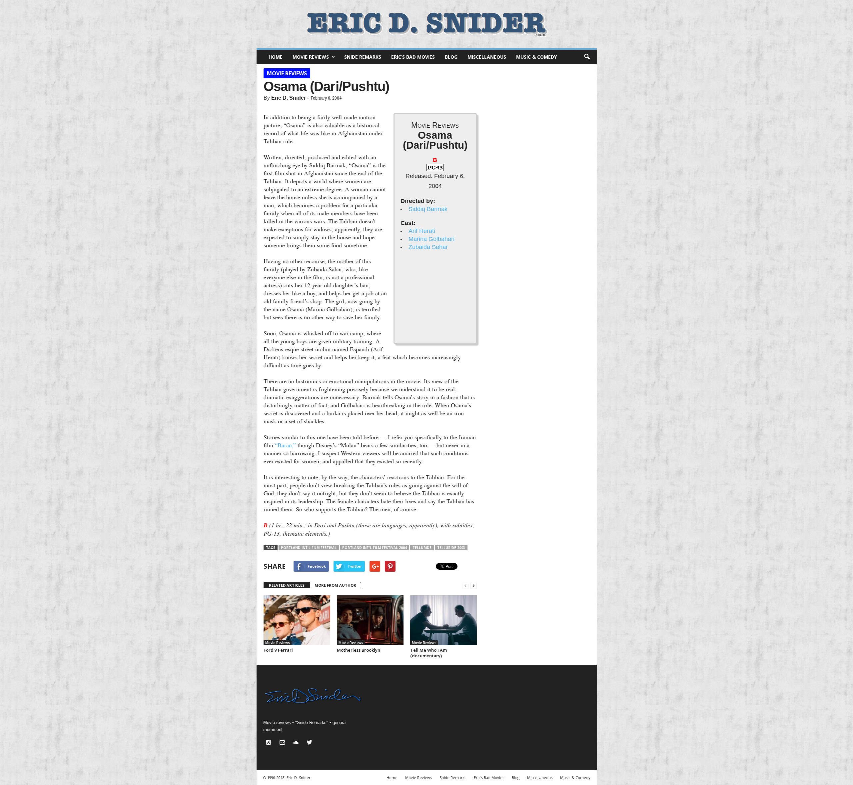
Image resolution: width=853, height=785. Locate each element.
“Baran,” (285, 445)
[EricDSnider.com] (427, 24)
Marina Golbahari (431, 239)
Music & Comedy (536, 57)
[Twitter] (310, 743)
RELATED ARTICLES (287, 585)
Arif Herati (422, 231)
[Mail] (284, 743)
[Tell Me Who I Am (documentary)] (443, 620)
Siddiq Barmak (428, 209)
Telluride (422, 547)
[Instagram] (270, 743)
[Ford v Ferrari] (297, 620)
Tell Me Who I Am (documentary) (428, 653)
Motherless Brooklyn (358, 650)
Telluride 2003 (451, 547)
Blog (451, 57)
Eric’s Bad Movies (413, 57)
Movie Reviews (311, 57)
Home (276, 57)
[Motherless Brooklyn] (370, 620)
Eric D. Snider (288, 98)
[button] (586, 57)
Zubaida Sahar (428, 247)
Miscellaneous (486, 57)
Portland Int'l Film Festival (309, 547)
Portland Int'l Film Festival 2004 (374, 547)
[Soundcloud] (297, 743)
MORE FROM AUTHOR (335, 585)
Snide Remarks (362, 57)
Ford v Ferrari (278, 650)
